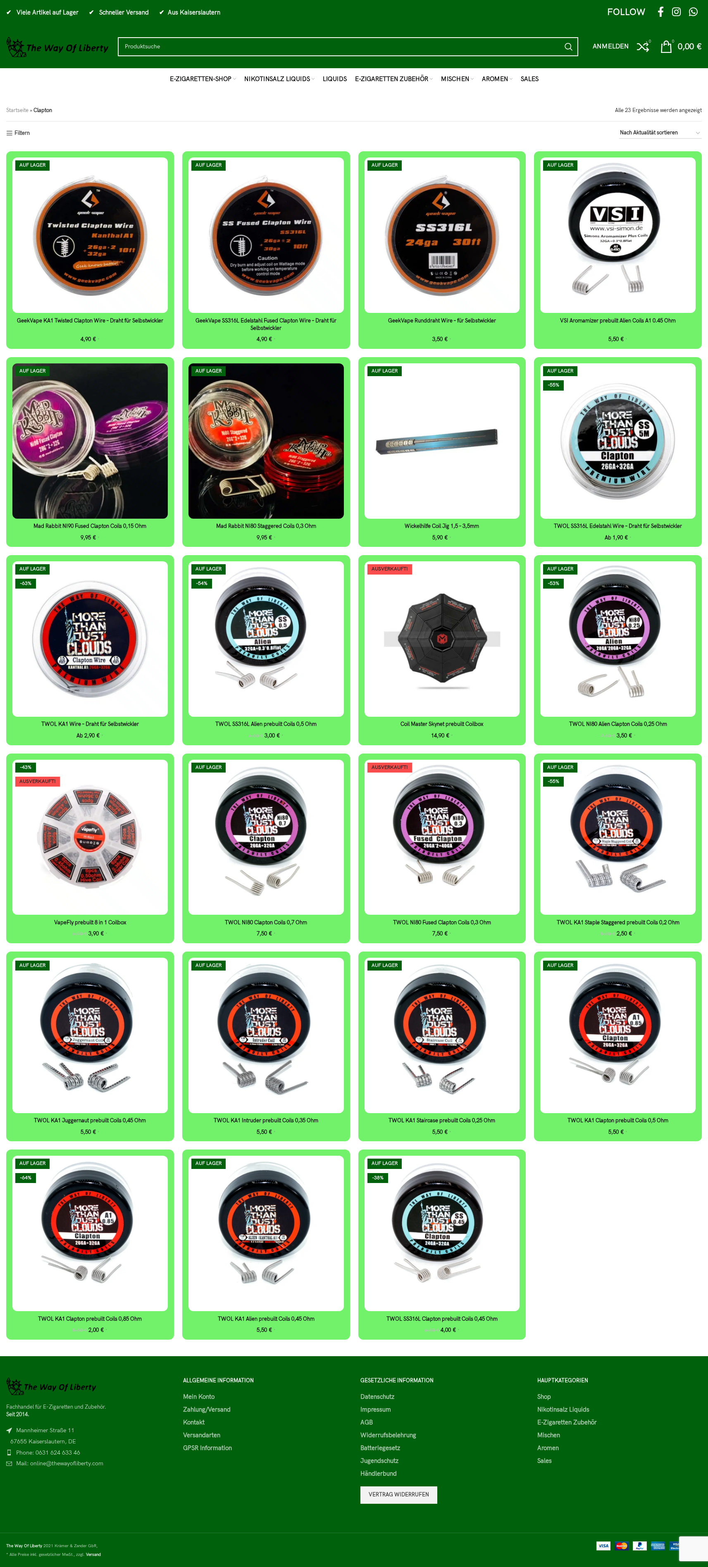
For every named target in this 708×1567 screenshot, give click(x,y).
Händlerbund (378, 1473)
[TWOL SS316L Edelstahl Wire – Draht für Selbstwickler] (618, 441)
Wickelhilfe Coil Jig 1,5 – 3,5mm (442, 526)
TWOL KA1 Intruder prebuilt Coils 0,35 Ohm (266, 1120)
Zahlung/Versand (207, 1409)
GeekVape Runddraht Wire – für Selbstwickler (442, 320)
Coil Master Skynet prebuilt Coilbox (441, 724)
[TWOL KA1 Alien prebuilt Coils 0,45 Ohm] (266, 1233)
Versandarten (201, 1435)
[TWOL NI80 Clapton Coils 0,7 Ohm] (266, 837)
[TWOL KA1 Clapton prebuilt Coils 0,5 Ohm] (618, 1035)
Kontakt (194, 1422)
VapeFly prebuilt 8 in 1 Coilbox (90, 922)
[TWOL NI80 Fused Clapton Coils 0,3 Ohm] (442, 837)
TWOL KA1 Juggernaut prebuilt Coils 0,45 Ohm (90, 1120)
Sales (544, 1460)
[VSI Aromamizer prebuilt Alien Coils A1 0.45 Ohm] (618, 235)
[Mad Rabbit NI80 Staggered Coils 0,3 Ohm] (266, 441)
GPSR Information (207, 1448)
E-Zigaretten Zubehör (567, 1422)
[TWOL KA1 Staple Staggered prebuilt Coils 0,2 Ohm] (618, 837)
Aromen (548, 1448)
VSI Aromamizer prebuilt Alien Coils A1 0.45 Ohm (618, 320)
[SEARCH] (568, 46)
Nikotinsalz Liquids (563, 1409)
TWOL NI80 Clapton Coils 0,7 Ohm (266, 922)
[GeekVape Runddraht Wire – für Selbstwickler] (442, 235)
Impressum (375, 1409)
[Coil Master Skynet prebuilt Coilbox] (442, 639)
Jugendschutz (379, 1460)
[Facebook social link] (660, 12)
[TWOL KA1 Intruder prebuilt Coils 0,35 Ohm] (266, 1035)
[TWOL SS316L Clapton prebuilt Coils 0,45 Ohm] (442, 1233)
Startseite (17, 110)
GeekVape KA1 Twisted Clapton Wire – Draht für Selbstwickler (90, 320)
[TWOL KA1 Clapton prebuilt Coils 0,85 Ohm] (90, 1233)
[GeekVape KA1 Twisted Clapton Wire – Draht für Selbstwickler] (90, 235)
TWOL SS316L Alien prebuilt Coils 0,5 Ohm (266, 724)
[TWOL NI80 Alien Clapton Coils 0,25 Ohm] (618, 639)
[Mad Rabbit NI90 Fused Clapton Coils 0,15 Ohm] (90, 441)
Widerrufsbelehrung (388, 1435)
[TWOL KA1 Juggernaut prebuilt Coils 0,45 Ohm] (90, 1035)
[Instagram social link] (676, 12)
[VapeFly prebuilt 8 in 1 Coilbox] (90, 837)
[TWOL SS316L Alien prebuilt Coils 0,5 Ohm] (266, 639)
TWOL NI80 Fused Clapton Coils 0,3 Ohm (442, 922)
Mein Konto (199, 1396)
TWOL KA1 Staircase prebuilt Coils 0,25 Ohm (442, 1120)
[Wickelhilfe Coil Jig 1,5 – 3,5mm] (442, 441)
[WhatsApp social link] (693, 12)
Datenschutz (377, 1396)
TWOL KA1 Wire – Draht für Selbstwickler (90, 724)
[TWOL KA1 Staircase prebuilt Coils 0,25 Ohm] (442, 1035)
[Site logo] (58, 46)
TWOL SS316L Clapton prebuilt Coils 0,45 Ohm (442, 1319)
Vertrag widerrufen (399, 1494)
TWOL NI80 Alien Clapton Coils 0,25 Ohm (618, 724)
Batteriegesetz (380, 1448)
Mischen (548, 1435)
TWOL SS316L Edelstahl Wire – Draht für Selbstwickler (618, 526)
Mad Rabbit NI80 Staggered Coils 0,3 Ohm (266, 526)
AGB (366, 1422)
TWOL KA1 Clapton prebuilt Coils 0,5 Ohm (617, 1120)
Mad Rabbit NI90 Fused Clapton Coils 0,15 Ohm (89, 526)
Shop (544, 1396)
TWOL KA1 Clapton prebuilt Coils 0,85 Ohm (90, 1319)
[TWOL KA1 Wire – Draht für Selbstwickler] (90, 639)
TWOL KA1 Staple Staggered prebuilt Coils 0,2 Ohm (618, 922)
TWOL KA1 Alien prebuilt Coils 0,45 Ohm (266, 1319)
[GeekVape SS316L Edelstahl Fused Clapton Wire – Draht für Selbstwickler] (266, 235)
